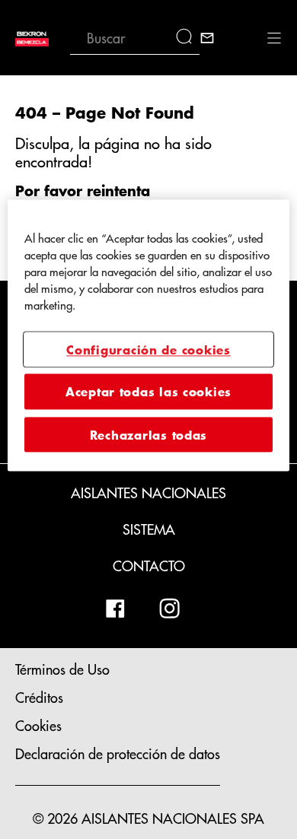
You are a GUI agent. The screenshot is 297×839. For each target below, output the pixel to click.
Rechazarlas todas (148, 434)
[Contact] (207, 38)
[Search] (188, 38)
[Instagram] (170, 608)
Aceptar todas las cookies (148, 392)
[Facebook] (115, 608)
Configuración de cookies (148, 349)
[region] (149, 336)
